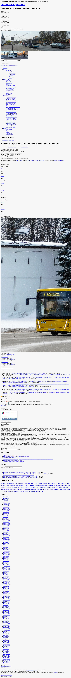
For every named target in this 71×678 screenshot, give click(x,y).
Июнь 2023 (6, 543)
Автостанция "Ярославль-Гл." (48, 483)
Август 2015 (6, 661)
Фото (4, 69)
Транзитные (9, 93)
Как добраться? (9, 134)
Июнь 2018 (6, 618)
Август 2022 (6, 556)
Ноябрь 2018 (6, 612)
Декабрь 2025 (6, 505)
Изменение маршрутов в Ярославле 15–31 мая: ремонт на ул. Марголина (20, 477)
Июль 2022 (6, 557)
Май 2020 (5, 590)
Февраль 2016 (6, 654)
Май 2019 (5, 605)
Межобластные (9, 92)
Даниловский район (11, 110)
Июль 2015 (6, 662)
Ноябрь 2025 (6, 507)
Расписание (6, 79)
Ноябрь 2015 (6, 657)
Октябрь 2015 (6, 659)
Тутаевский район (10, 105)
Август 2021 (6, 571)
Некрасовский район (11, 112)
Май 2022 (5, 559)
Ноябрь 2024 (6, 522)
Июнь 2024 (6, 528)
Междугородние (10, 90)
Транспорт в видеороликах (10, 489)
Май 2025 (5, 514)
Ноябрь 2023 (6, 537)
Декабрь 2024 (6, 520)
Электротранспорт (19, 491)
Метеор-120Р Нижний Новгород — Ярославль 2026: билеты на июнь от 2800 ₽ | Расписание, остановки (39, 377)
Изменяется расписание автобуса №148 (12, 460)
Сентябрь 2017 (6, 630)
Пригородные (9, 89)
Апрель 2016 (6, 651)
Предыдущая (4, 140)
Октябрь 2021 (6, 568)
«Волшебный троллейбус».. (9, 457)
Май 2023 (5, 544)
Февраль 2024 (6, 533)
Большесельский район (11, 114)
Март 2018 (5, 622)
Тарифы (8, 130)
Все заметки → (4, 405)
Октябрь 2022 (6, 553)
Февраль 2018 (6, 623)
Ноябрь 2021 (6, 567)
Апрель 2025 (6, 515)
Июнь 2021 (6, 573)
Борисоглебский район (11, 117)
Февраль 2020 (6, 593)
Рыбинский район (10, 108)
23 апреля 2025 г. (11, 359)
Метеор (2, 202)
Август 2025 (6, 510)
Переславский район (11, 119)
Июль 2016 (6, 647)
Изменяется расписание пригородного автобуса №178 (16, 456)
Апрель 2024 (6, 530)
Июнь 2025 (6, 513)
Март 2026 (5, 502)
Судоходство (53, 487)
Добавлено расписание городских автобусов (13, 461)
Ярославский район (10, 104)
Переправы (14, 487)
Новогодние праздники (40, 485)
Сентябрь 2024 (6, 524)
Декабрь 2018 (6, 611)
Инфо (4, 128)
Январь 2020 (6, 595)
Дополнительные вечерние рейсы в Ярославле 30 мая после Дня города (20, 476)
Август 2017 (6, 631)
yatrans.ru (56, 672)
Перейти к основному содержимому (9, 65)
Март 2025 (5, 517)
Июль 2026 (6, 497)
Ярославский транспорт (13, 4)
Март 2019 (5, 607)
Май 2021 (5, 574)
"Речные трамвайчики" (8, 483)
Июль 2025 (6, 512)
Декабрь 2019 (6, 596)
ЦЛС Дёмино (4, 491)
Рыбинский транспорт (6, 666)
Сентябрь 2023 (6, 539)
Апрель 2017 (6, 636)
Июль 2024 (6, 527)
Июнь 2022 (6, 558)
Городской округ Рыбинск (12, 109)
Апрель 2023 (6, 546)
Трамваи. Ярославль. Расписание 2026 (21, 373)
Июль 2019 (6, 602)
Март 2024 (5, 532)
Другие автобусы (10, 88)
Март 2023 (5, 547)
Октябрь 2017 (6, 628)
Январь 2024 (6, 534)
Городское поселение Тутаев (13, 107)
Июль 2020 (6, 587)
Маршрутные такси (10, 85)
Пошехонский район (11, 118)
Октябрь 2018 (6, 613)
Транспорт (8, 70)
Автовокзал (9, 129)
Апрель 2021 (6, 576)
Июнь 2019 (6, 603)
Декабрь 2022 (6, 551)
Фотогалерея (65, 489)
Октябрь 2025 (6, 508)
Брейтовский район (10, 127)
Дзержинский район (11, 97)
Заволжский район (10, 103)
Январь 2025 (6, 519)
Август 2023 (6, 540)
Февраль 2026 (6, 503)
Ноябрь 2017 (6, 627)
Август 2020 (6, 586)
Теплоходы (11, 76)
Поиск (2, 60)
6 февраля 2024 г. (11, 354)
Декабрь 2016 (6, 641)
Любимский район (10, 122)
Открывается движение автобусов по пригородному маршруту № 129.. (32, 374)
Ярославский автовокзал (38, 160)
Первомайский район (11, 124)
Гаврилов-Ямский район (12, 113)
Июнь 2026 (6, 498)
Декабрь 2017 (6, 626)
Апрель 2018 (6, 621)
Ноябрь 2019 (6, 597)
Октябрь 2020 (6, 583)
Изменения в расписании (24, 485)
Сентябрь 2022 (6, 554)
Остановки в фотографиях (6, 487)
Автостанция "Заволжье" (29, 483)
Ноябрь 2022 (6, 552)
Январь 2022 (6, 564)
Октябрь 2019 (6, 598)
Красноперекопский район (12, 100)
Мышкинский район (11, 123)
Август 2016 (6, 646)
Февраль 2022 (6, 563)
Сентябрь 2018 (6, 615)
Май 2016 (5, 650)
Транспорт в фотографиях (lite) (43, 489)
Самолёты (36, 487)
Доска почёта (10, 485)
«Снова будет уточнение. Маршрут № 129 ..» (59, 374)
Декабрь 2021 (6, 566)
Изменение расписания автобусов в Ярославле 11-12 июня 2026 (18, 475)
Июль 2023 (6, 542)
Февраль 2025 (6, 518)
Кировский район (10, 99)
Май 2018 (5, 620)
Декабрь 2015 (6, 656)
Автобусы (11, 71)
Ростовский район (10, 115)
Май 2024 (5, 529)
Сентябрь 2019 (6, 600)
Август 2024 (6, 525)
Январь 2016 (6, 655)
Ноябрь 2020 (6, 582)
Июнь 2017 (6, 633)
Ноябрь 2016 (6, 642)
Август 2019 (6, 601)
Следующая (11, 140)
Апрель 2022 (6, 561)
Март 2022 (5, 562)
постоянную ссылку (59, 160)
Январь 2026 (6, 504)
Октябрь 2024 (6, 523)
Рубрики (3, 467)
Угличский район (10, 120)
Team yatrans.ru (24, 147)
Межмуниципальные (11, 86)
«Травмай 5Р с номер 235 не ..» (38, 373)
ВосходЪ (3, 209)
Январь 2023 (6, 549)
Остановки (6, 95)
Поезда (10, 78)
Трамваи (11, 75)
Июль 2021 (6, 572)
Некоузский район (10, 125)
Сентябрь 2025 (6, 509)
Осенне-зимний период (63, 485)
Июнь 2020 (6, 588)
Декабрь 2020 (6, 581)
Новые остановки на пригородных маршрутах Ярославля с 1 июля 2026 (20, 472)
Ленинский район (10, 98)
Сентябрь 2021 (6, 569)
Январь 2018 (6, 625)
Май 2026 (5, 499)
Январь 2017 (6, 640)
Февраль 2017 (6, 639)
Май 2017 (5, 635)
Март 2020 (5, 592)
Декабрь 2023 (6, 535)
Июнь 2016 (6, 649)
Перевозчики (9, 133)
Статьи (7, 132)
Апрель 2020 (6, 591)
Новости (5, 68)
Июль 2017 (6, 632)
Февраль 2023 (6, 548)
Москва (2, 168)
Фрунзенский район (11, 102)
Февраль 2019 (6, 608)
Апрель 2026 (6, 500)
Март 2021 (5, 577)
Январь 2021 (6, 579)
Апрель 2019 (6, 606)
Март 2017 (5, 637)
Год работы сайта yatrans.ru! (9, 455)
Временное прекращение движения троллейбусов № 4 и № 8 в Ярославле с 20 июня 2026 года (25, 473)
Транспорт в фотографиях (24, 489)
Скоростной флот (44, 487)
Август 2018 (6, 616)
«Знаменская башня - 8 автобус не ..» (26, 386)
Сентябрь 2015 (6, 660)
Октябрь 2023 (6, 538)
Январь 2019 (6, 610)
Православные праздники (28, 487)
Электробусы (12, 73)
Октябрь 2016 (6, 644)
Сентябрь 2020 (6, 584)
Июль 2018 (6, 617)
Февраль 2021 (6, 578)
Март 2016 (5, 652)
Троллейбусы (12, 74)
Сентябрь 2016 (6, 645)
